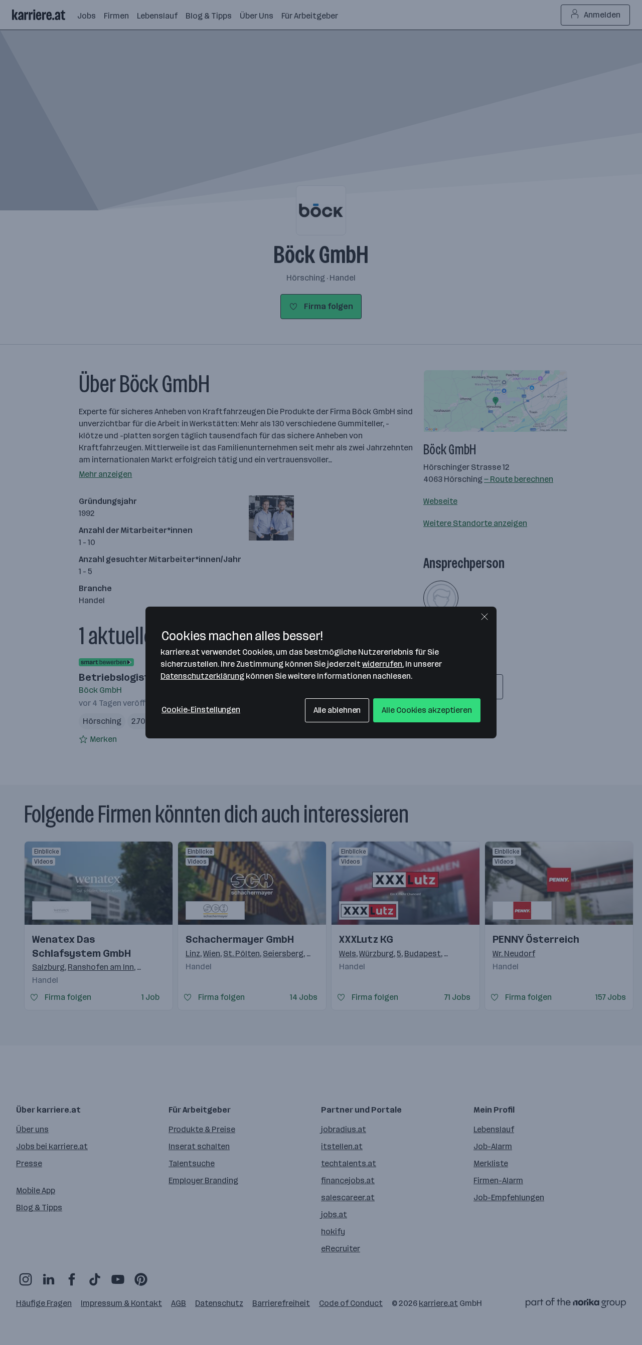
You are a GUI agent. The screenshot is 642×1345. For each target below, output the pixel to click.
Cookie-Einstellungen (201, 709)
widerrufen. (383, 664)
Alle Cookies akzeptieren (427, 710)
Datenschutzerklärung (202, 676)
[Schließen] (484, 617)
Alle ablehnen (337, 710)
